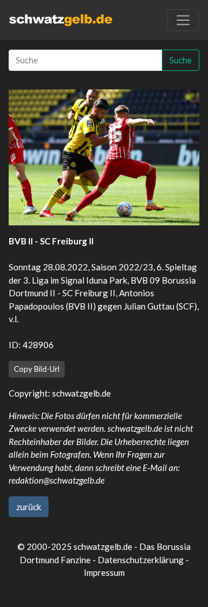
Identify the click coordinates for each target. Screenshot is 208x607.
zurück (28, 507)
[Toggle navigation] (183, 20)
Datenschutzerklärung (141, 560)
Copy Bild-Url (37, 369)
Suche (180, 60)
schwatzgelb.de (81, 393)
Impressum (104, 572)
